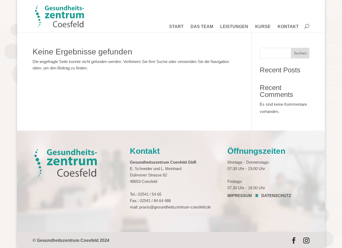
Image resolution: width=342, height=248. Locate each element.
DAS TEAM (202, 27)
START (176, 27)
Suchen (300, 53)
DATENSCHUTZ (276, 195)
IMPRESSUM (239, 195)
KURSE (263, 27)
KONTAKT (288, 27)
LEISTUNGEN (234, 27)
